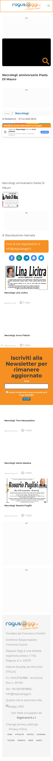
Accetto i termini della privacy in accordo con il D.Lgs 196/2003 (27, 394)
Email (26, 381)
